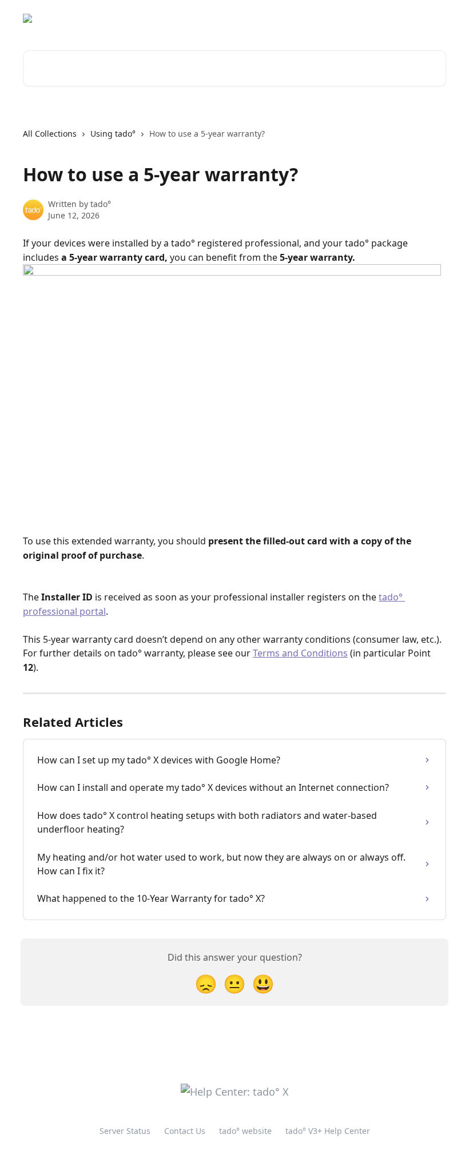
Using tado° (113, 133)
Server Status (125, 1130)
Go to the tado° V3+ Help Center (248, 18)
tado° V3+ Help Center (327, 1130)
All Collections (50, 133)
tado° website (353, 18)
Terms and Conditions (300, 653)
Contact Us (184, 1130)
